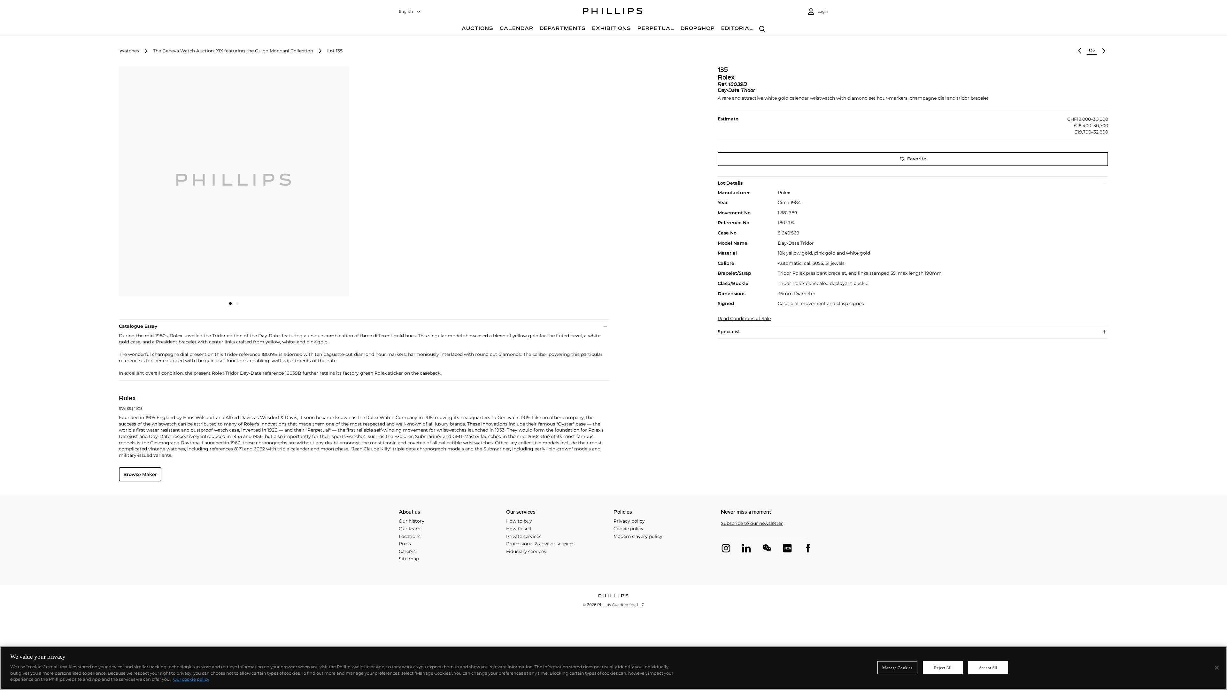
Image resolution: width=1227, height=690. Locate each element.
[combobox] (410, 11)
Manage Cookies (897, 667)
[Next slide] (311, 182)
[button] (232, 181)
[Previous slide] (157, 182)
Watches (129, 51)
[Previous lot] (1079, 50)
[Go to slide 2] (237, 303)
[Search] (762, 29)
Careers (407, 551)
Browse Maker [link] (140, 474)
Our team (410, 529)
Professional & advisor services (540, 544)
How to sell (518, 529)
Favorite (916, 159)
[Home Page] (613, 12)
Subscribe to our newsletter (752, 523)
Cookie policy (629, 529)
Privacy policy (629, 521)
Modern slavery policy (638, 536)
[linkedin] (746, 548)
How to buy (519, 521)
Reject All (943, 667)
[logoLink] (613, 596)
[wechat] (767, 548)
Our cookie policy (191, 679)
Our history (411, 521)
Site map (409, 559)
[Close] (1217, 668)
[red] (787, 548)
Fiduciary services (526, 551)
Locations (410, 536)
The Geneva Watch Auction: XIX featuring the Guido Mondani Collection (233, 51)
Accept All (988, 667)
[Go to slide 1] (230, 303)
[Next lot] (1103, 50)
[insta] (726, 548)
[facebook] (808, 548)
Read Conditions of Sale (744, 318)
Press (405, 544)
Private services (523, 536)
